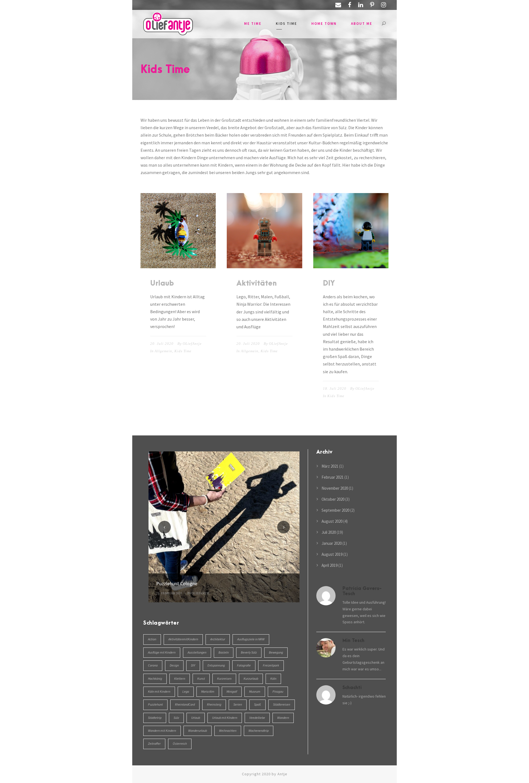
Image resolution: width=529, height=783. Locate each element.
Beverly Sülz (249, 652)
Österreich (180, 743)
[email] (338, 5)
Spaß (257, 704)
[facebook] (349, 5)
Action (152, 639)
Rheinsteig (214, 704)
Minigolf (231, 691)
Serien (237, 704)
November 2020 (335, 488)
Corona (153, 665)
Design (174, 665)
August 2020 (332, 521)
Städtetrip (154, 718)
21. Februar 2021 (169, 593)
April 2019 (330, 565)
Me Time (252, 23)
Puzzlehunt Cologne (176, 583)
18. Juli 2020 (334, 388)
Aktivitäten (256, 283)
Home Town (324, 23)
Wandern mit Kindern (162, 730)
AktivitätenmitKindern (183, 639)
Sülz (176, 718)
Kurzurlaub (251, 678)
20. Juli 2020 (162, 344)
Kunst (201, 678)
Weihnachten (227, 730)
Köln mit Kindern (159, 691)
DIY (329, 283)
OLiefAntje (192, 344)
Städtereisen (281, 704)
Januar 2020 (332, 543)
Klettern (179, 678)
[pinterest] (372, 5)
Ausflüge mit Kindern (162, 652)
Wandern (283, 718)
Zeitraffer (154, 743)
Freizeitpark (271, 665)
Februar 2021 (333, 477)
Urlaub (162, 283)
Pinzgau (277, 691)
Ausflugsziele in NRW (250, 639)
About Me (361, 23)
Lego (185, 691)
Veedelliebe (257, 718)
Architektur (217, 639)
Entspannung (216, 665)
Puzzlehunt (155, 704)
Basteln (223, 652)
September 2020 (335, 510)
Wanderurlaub (197, 730)
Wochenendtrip (259, 730)
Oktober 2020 (333, 499)
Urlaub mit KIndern (224, 718)
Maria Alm (207, 691)
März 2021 (330, 466)
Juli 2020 (329, 532)
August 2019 (332, 554)
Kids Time (286, 23)
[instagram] (383, 5)
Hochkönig (155, 678)
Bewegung (276, 652)
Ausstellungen (197, 652)
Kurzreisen (224, 678)
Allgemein (163, 351)
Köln (273, 678)
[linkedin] (360, 5)
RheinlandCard (185, 704)
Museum (254, 691)
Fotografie (244, 665)
